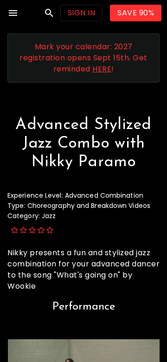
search (49, 13)
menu (13, 13)
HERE (101, 69)
